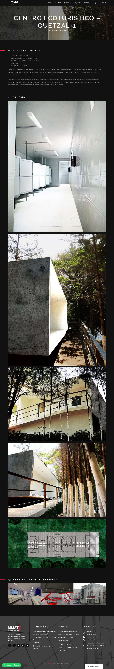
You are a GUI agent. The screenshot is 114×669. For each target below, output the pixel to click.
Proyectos (77, 3)
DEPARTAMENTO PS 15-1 (66, 644)
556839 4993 (91, 631)
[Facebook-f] (9, 645)
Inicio (49, 3)
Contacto (103, 3)
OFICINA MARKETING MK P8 (67, 631)
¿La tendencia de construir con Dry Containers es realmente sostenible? (44, 640)
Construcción (54, 30)
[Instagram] (14, 645)
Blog (94, 3)
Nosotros (58, 3)
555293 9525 (91, 634)
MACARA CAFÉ (63, 641)
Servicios (67, 3)
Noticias (87, 3)
